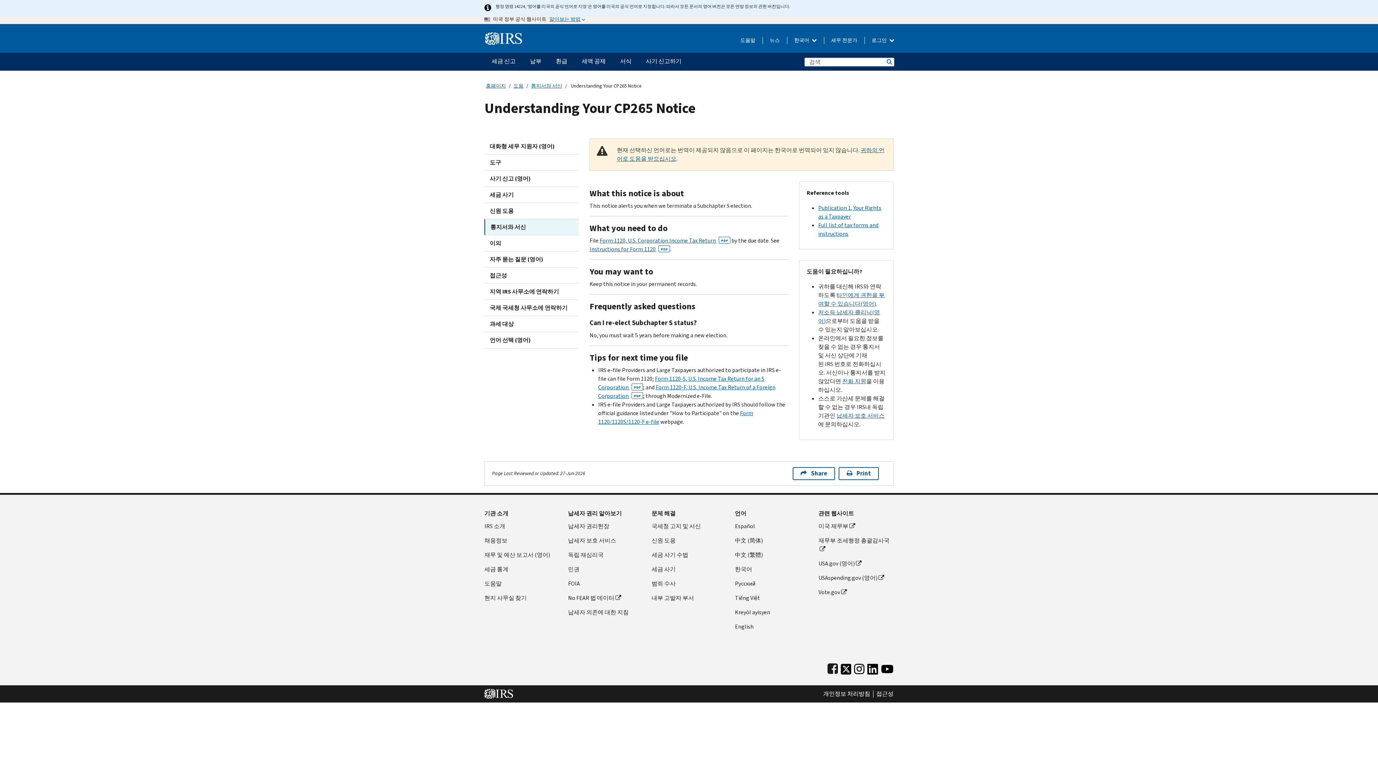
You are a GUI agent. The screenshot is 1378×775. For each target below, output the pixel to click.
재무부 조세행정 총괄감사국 (854, 540)
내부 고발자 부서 (673, 598)
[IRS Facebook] (833, 667)
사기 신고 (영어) (510, 178)
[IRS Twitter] (846, 667)
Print (864, 473)
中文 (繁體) (749, 555)
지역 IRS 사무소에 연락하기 (524, 291)
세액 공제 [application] (594, 61)
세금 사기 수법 (670, 555)
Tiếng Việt (747, 598)
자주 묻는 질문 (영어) (516, 259)
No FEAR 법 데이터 (591, 598)
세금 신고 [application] (504, 61)
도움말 (747, 40)
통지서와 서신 (546, 86)
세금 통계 (496, 569)
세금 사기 (502, 194)
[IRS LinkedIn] (872, 667)
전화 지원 (854, 381)
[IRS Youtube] (887, 667)
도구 (495, 162)
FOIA (574, 583)
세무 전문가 (844, 40)
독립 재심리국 (586, 555)
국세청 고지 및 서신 (676, 526)
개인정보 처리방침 (846, 694)
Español (745, 526)
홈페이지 (496, 86)
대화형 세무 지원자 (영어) (522, 146)
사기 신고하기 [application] (663, 61)
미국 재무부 (833, 526)
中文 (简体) (749, 540)
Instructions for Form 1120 (629, 249)
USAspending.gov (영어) (848, 578)
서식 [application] (626, 61)
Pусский (745, 583)
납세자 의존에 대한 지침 (598, 612)
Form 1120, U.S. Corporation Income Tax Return (664, 240)
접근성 (498, 275)
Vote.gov (829, 592)
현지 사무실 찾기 (505, 598)
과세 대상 (502, 324)
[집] (503, 35)
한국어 (802, 40)
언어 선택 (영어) (510, 340)
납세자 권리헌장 (588, 526)
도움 (519, 86)
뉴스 (775, 40)
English (744, 626)
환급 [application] (561, 61)
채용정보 (495, 540)
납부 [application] (536, 61)
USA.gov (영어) (837, 563)
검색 (889, 61)
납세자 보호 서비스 (860, 415)
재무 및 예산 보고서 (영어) (517, 555)
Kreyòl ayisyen (752, 612)
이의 (495, 243)
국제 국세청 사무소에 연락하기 (529, 307)
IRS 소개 (494, 526)
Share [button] (819, 473)
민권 (574, 569)
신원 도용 (502, 211)
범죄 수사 (664, 583)
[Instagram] (859, 667)
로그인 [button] (880, 40)
